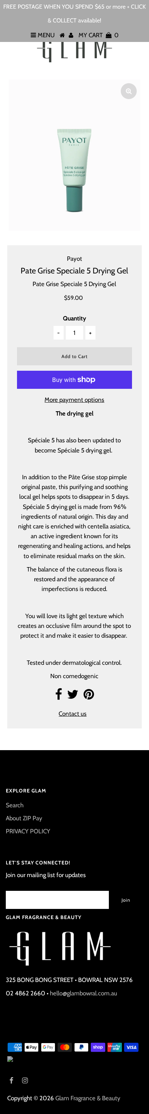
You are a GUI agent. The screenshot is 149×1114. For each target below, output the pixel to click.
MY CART (98, 35)
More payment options (74, 399)
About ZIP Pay (24, 818)
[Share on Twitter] (72, 696)
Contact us (72, 713)
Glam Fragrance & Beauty (87, 1098)
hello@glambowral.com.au (83, 993)
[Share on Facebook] (58, 696)
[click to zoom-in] (129, 91)
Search (15, 805)
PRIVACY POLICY (28, 831)
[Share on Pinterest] (89, 696)
